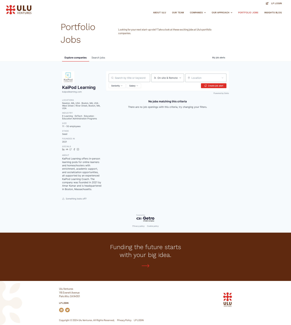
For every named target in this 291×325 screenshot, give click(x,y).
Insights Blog (273, 12)
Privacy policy (138, 226)
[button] (117, 85)
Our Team (178, 12)
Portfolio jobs (248, 12)
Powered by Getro (221, 93)
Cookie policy (153, 226)
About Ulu (159, 12)
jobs (98, 57)
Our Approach (220, 12)
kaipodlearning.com (72, 91)
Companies (196, 12)
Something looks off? (76, 198)
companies (76, 57)
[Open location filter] (222, 78)
